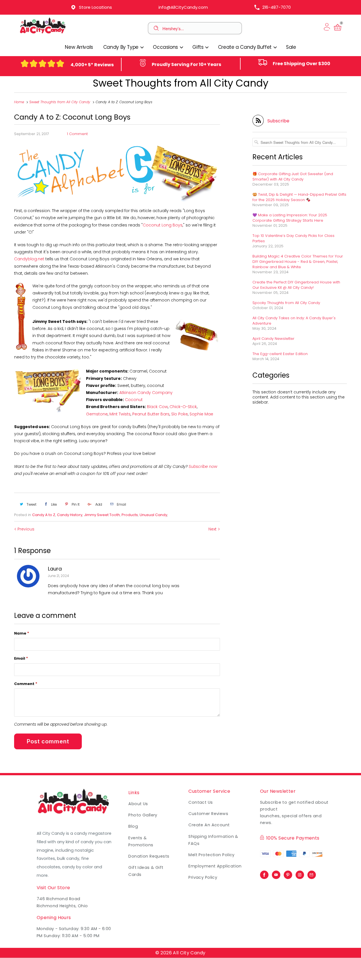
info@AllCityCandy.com (183, 7)
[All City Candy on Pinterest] (288, 873)
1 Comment (77, 133)
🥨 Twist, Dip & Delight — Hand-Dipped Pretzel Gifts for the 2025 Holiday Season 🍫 (299, 197)
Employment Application (215, 866)
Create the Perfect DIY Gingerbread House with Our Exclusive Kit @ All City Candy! (296, 284)
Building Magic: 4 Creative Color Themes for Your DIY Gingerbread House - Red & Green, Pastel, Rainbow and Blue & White (297, 262)
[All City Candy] (43, 36)
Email (21, 658)
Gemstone (97, 414)
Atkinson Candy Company (146, 392)
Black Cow (157, 406)
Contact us (200, 802)
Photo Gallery (142, 815)
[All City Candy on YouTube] (276, 873)
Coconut (134, 399)
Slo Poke (179, 414)
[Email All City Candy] (311, 873)
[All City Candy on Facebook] (264, 873)
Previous (25, 529)
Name (21, 633)
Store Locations (95, 7)
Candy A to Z (43, 514)
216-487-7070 (276, 7)
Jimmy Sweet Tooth (102, 514)
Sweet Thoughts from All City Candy (180, 83)
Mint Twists (120, 414)
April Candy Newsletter (273, 338)
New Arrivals (79, 47)
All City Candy (189, 953)
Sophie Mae (201, 414)
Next (213, 529)
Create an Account (209, 825)
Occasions (166, 47)
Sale (291, 47)
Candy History (69, 514)
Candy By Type (121, 47)
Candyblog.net (29, 259)
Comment (25, 683)
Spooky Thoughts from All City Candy (286, 302)
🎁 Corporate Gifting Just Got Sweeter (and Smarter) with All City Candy (292, 176)
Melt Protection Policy (211, 855)
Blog (133, 826)
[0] (337, 30)
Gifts (198, 47)
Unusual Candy (153, 514)
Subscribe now (203, 466)
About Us (138, 804)
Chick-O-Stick (183, 406)
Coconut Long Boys (162, 225)
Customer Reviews (208, 813)
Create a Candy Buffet (245, 47)
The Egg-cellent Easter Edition (280, 353)
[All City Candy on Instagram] (300, 873)
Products (130, 514)
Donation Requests (148, 856)
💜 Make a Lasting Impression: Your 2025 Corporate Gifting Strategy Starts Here (289, 217)
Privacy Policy (202, 877)
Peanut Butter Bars (151, 414)
